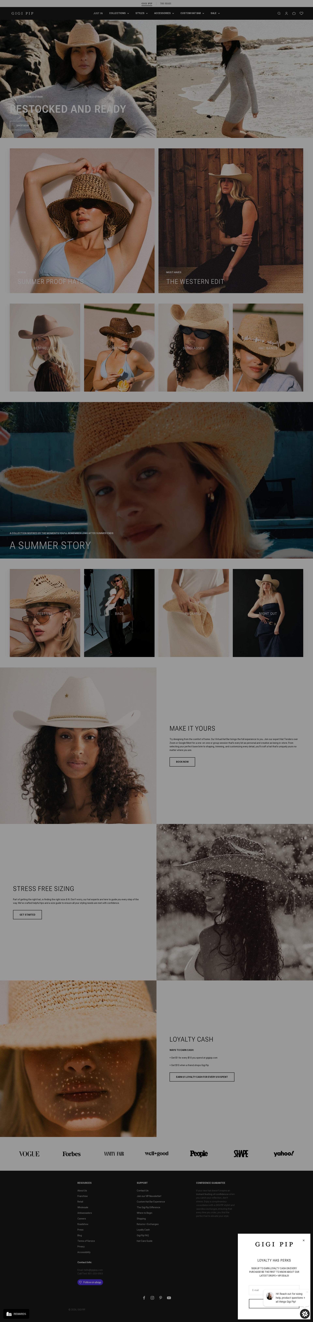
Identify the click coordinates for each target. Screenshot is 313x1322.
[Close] (303, 1240)
